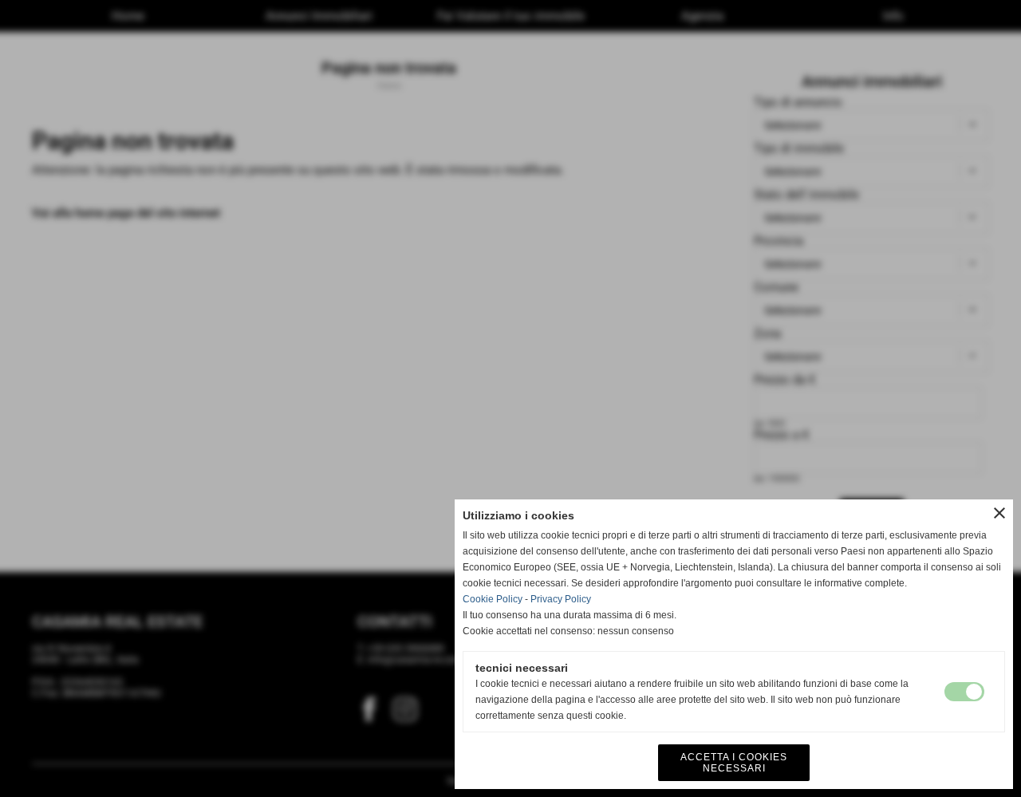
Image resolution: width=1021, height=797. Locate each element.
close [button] (999, 513)
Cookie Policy (492, 599)
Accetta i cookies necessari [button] (733, 763)
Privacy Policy (560, 599)
